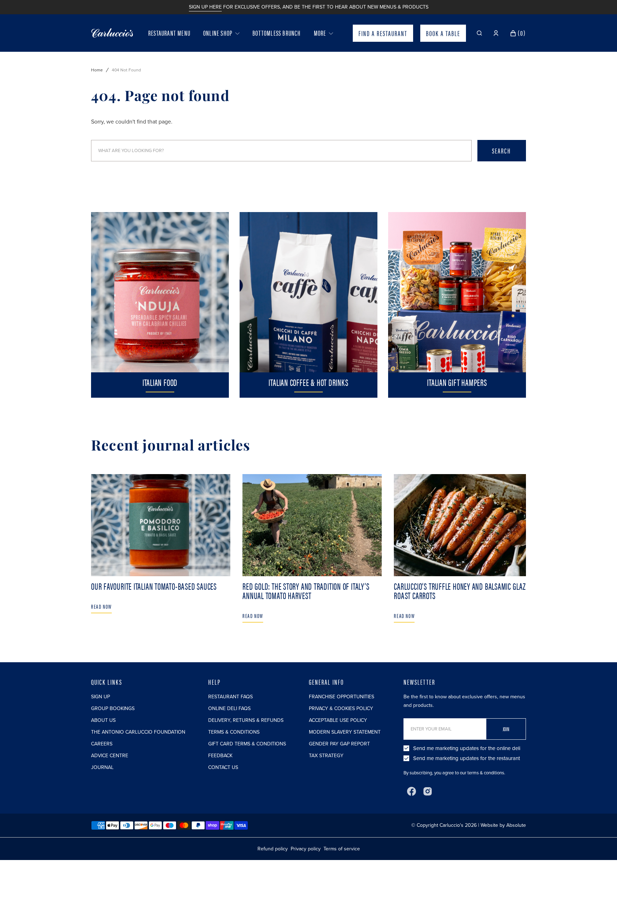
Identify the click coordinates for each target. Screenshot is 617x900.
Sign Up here (205, 7)
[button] (479, 33)
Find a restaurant (382, 33)
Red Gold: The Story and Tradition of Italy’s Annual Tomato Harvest (305, 590)
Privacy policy (306, 849)
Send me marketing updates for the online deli (466, 748)
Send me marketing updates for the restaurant (466, 758)
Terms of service (341, 849)
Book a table (443, 33)
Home (97, 70)
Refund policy (272, 849)
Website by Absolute (503, 825)
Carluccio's (451, 825)
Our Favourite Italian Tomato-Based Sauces (154, 586)
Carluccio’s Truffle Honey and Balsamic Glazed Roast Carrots (463, 590)
